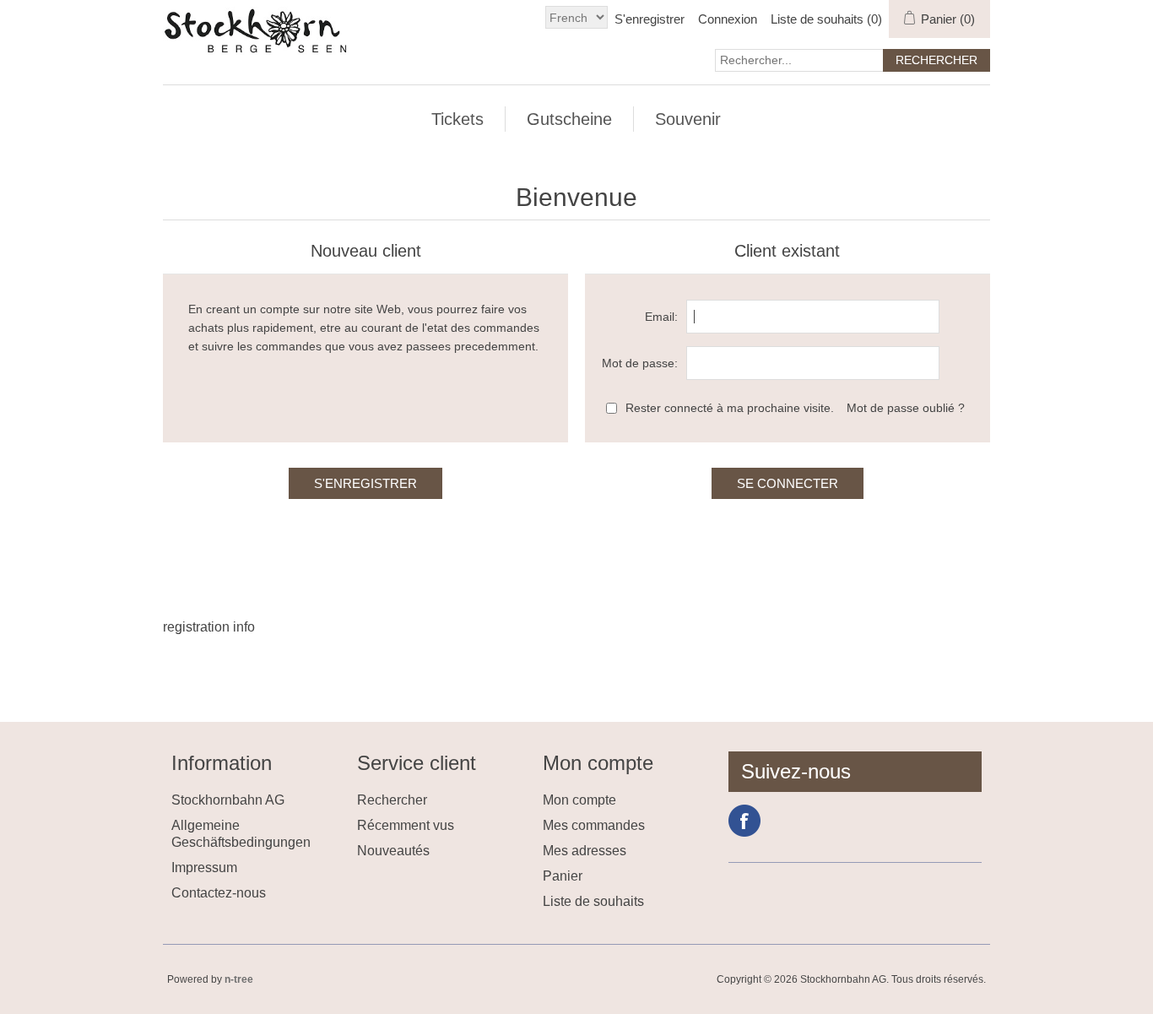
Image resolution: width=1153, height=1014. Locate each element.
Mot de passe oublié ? (906, 408)
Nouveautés (393, 850)
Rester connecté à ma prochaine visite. (729, 408)
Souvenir (688, 119)
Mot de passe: (640, 363)
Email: (661, 316)
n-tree (239, 979)
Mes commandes (594, 825)
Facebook (744, 821)
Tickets (457, 119)
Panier (562, 876)
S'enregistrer (649, 19)
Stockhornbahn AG (227, 800)
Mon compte (579, 800)
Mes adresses (584, 850)
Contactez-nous (218, 893)
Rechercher (392, 800)
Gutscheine (569, 119)
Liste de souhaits (593, 901)
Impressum (204, 867)
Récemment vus (405, 825)
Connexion (727, 19)
